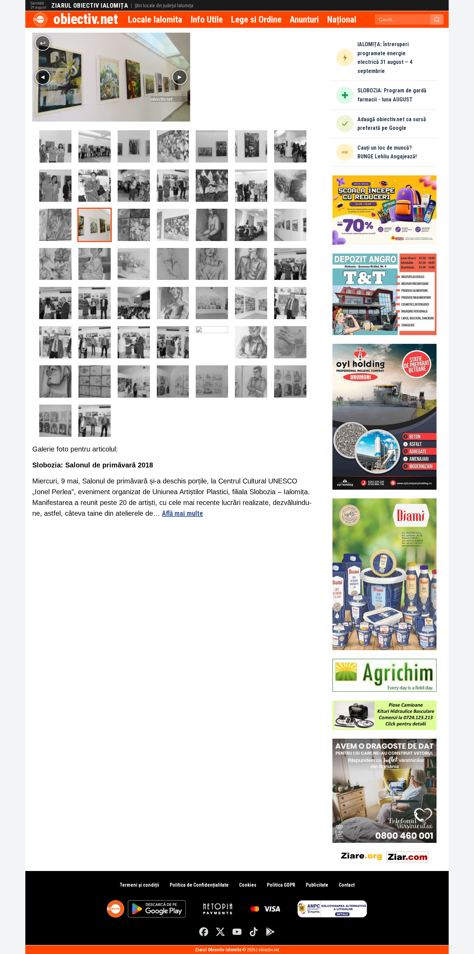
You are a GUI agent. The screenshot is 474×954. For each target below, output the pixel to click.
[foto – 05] (251, 146)
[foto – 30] (94, 185)
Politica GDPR (281, 885)
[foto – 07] (173, 146)
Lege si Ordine (256, 19)
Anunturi (304, 19)
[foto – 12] (290, 185)
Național (341, 19)
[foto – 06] (212, 146)
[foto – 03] (55, 185)
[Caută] (436, 19)
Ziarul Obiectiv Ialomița (89, 5)
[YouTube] (237, 931)
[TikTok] (253, 931)
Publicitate (317, 885)
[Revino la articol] (42, 43)
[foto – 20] (134, 225)
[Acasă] (40, 19)
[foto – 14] (94, 264)
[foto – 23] (290, 342)
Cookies (247, 885)
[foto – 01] (55, 225)
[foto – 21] (94, 225)
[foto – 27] (173, 264)
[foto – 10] (212, 185)
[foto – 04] (290, 146)
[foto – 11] (251, 185)
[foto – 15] (55, 264)
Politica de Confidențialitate (199, 885)
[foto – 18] (212, 225)
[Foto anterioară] (42, 77)
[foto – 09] (94, 146)
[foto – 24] (251, 342)
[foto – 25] (251, 264)
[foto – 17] (251, 225)
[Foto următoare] (179, 77)
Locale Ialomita (155, 19)
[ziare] (361, 855)
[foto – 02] (55, 146)
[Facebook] (203, 931)
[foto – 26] (212, 264)
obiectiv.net (85, 19)
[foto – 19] (173, 225)
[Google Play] (270, 931)
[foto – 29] (134, 185)
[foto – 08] (134, 146)
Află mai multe (182, 513)
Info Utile (207, 19)
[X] (220, 931)
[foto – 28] (173, 185)
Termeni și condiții (139, 885)
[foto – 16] (290, 225)
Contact (347, 885)
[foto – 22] (55, 381)
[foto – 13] (134, 264)
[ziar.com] (407, 855)
